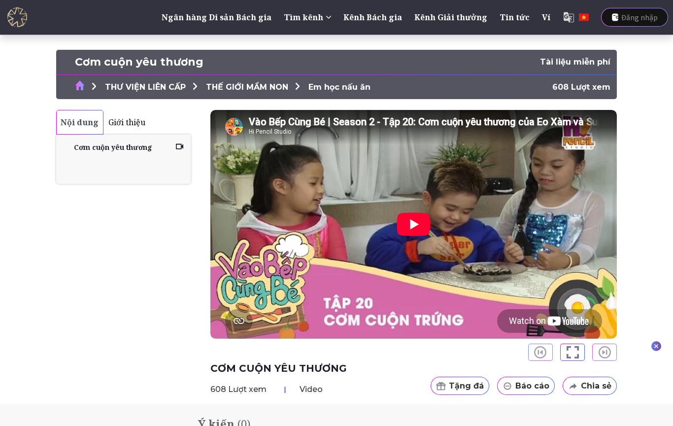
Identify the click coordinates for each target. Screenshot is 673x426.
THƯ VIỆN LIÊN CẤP (145, 87)
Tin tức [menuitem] (515, 17)
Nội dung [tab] (80, 122)
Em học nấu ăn (339, 87)
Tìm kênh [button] (303, 17)
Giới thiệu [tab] (126, 122)
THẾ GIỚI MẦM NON (247, 87)
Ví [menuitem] (546, 17)
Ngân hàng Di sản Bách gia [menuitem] (216, 17)
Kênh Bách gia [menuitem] (372, 17)
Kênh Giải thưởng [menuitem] (450, 17)
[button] (572, 352)
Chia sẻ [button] (596, 385)
